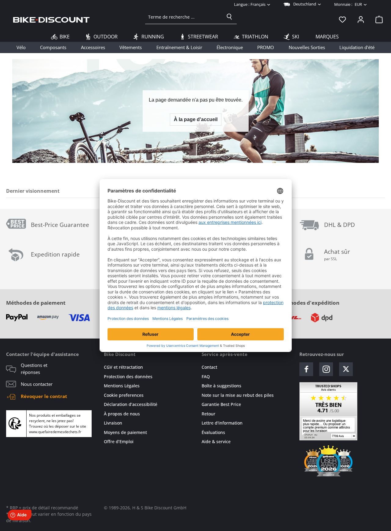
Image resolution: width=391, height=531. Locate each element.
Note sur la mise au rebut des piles (238, 395)
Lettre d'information (222, 423)
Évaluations (213, 432)
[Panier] (377, 19)
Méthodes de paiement (35, 302)
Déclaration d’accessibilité (130, 404)
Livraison (113, 423)
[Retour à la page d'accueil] (51, 19)
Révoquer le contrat (44, 396)
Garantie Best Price (221, 404)
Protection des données (128, 376)
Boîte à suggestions (221, 386)
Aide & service (216, 441)
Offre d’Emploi (118, 441)
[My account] (360, 19)
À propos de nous (122, 414)
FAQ (206, 376)
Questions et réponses (34, 368)
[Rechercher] (229, 17)
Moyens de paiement (125, 432)
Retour (208, 414)
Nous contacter (37, 384)
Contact (209, 367)
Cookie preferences (124, 395)
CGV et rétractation (123, 367)
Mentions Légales (122, 386)
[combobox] (183, 17)
